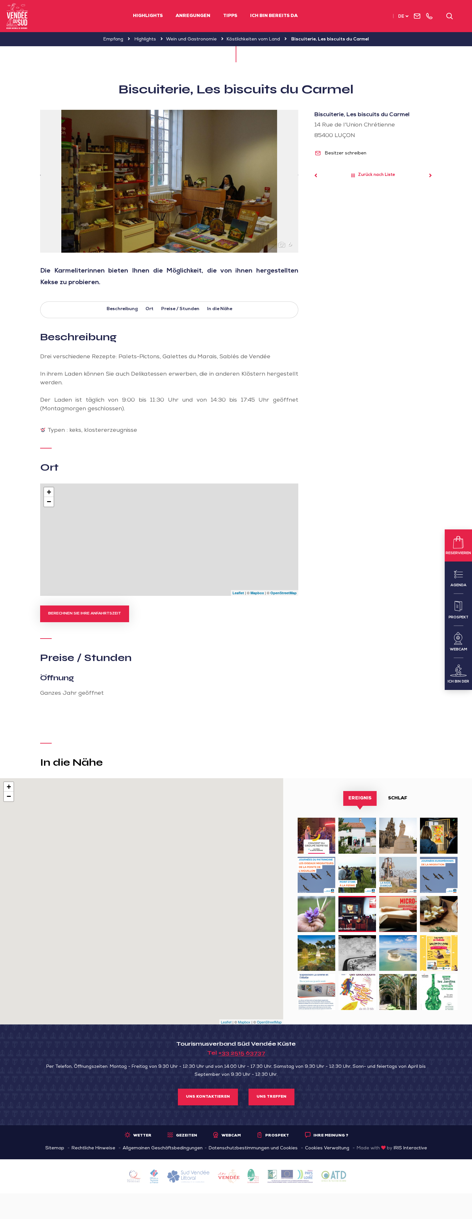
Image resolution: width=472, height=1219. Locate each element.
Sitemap (54, 1148)
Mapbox (257, 592)
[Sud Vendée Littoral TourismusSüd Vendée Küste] (17, 16)
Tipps (230, 16)
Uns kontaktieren (208, 1097)
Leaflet (238, 592)
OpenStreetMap (283, 592)
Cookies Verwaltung (327, 1148)
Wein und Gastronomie (191, 39)
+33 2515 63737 (241, 1052)
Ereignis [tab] (359, 798)
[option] (169, 181)
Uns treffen (271, 1097)
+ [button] (49, 492)
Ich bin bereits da (274, 16)
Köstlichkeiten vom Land (253, 39)
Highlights (148, 16)
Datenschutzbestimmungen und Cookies (253, 1148)
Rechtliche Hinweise (93, 1148)
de (401, 17)
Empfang (113, 39)
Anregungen (193, 16)
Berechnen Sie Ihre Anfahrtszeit (84, 614)
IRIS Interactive (410, 1148)
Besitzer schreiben (345, 153)
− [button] (49, 502)
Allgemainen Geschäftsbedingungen (163, 1148)
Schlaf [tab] (397, 798)
